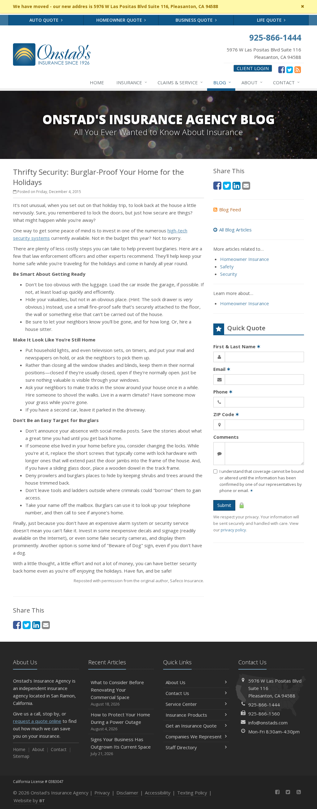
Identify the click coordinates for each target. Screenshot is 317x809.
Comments (226, 437)
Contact (286, 82)
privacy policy (233, 530)
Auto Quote (44, 20)
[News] (297, 69)
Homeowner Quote (119, 20)
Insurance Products (186, 715)
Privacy (102, 792)
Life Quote (270, 20)
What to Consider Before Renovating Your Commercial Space (117, 693)
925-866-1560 (264, 713)
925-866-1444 (264, 704)
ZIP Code (226, 414)
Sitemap (21, 756)
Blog (222, 82)
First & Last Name (237, 346)
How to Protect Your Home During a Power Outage (120, 721)
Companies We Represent (194, 736)
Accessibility (158, 792)
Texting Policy (192, 792)
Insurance (131, 82)
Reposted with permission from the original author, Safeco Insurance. (139, 580)
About (252, 82)
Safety (227, 266)
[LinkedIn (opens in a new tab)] (36, 624)
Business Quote (195, 20)
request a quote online (37, 721)
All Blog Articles (235, 229)
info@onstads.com (268, 722)
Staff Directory (181, 747)
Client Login (253, 68)
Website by (29, 800)
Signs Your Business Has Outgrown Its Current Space (121, 746)
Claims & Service (180, 82)
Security (228, 274)
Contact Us (177, 693)
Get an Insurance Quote (191, 726)
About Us (175, 682)
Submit (224, 505)
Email (222, 369)
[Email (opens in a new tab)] (46, 624)
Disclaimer (127, 792)
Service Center (181, 704)
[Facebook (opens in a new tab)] (281, 69)
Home (97, 82)
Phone (223, 392)
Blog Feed (230, 209)
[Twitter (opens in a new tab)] (289, 69)
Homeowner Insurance (244, 259)
